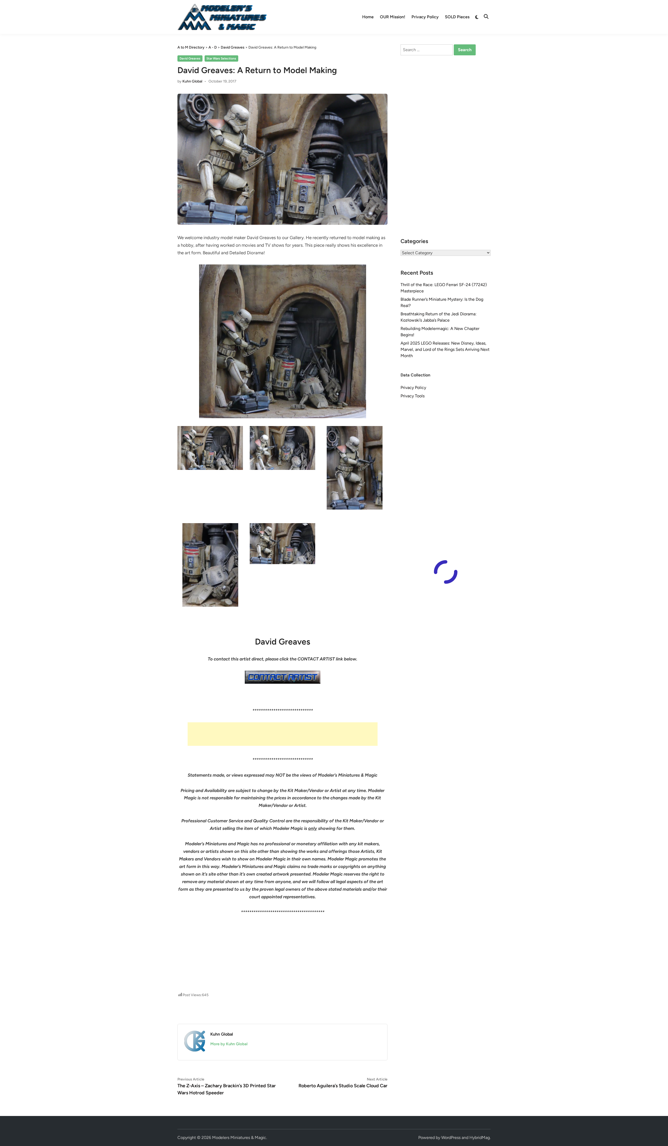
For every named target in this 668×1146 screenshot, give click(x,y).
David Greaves (190, 58)
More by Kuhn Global (229, 1044)
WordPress (451, 1137)
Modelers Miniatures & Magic (239, 1137)
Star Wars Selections (221, 58)
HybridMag (479, 1137)
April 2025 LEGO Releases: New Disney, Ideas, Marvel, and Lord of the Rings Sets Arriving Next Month (445, 349)
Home (368, 16)
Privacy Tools (413, 395)
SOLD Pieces (457, 16)
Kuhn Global (192, 81)
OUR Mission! (392, 16)
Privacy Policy (425, 16)
